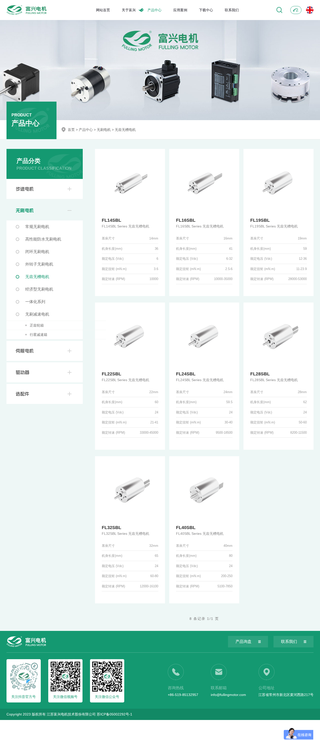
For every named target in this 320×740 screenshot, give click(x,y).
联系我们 (232, 10)
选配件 (22, 394)
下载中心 (206, 10)
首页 (71, 130)
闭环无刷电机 (37, 252)
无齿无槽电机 (125, 130)
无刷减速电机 (37, 314)
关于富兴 (129, 10)
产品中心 (155, 10)
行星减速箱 (38, 335)
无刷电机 (104, 130)
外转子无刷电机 (39, 264)
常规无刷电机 (37, 226)
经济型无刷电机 (39, 289)
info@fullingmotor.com (228, 695)
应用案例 (180, 10)
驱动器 (22, 372)
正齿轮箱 (37, 325)
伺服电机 (25, 351)
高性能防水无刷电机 (43, 239)
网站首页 (103, 10)
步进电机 (25, 189)
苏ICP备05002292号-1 (114, 714)
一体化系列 (35, 302)
